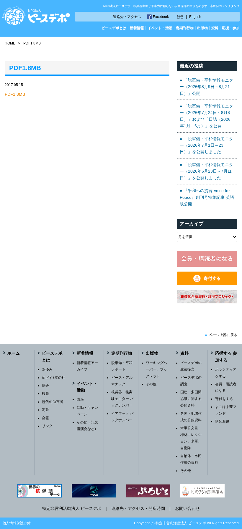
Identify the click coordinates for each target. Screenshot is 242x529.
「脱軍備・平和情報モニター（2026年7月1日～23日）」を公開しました (206, 145)
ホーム (13, 353)
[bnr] (207, 302)
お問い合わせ (187, 508)
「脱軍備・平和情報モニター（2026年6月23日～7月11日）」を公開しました (206, 171)
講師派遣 (222, 421)
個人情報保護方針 (16, 523)
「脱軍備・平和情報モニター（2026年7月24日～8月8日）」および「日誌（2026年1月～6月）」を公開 (206, 116)
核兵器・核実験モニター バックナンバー (122, 398)
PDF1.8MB (15, 94)
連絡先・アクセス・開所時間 (138, 508)
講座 (80, 399)
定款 (45, 410)
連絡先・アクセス (127, 17)
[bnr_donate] (207, 283)
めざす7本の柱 (53, 378)
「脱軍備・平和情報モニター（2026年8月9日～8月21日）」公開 (206, 87)
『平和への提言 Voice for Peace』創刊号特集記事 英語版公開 (207, 197)
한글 (180, 17)
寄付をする (224, 399)
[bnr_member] (207, 265)
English (195, 17)
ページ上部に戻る (221, 335)
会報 (45, 418)
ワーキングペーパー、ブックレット (156, 369)
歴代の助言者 (52, 402)
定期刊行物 (185, 28)
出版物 (202, 28)
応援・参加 (231, 28)
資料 (214, 28)
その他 (151, 384)
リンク (47, 426)
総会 (45, 385)
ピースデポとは (114, 28)
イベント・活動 (160, 28)
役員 (45, 393)
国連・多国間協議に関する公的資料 (191, 398)
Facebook (161, 17)
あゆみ (47, 369)
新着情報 (137, 28)
